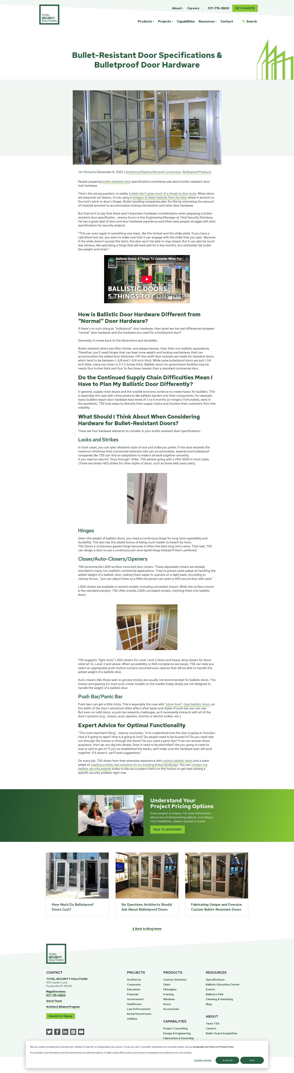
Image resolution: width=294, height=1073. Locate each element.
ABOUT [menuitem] (212, 1016)
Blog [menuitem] (209, 1004)
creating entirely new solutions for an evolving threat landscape (134, 765)
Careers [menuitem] (193, 8)
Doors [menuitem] (167, 1004)
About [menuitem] (177, 8)
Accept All (227, 1060)
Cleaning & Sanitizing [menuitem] (219, 999)
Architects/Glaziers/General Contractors (153, 172)
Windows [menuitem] (169, 999)
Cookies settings (202, 1060)
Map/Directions (56, 991)
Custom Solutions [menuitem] (175, 979)
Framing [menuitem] (168, 994)
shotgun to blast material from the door (159, 197)
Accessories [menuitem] (171, 1009)
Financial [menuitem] (132, 994)
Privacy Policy (227, 1046)
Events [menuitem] (210, 989)
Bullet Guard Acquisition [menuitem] (221, 1033)
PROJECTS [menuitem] (136, 972)
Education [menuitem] (133, 989)
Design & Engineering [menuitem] (177, 1033)
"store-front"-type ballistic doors (187, 704)
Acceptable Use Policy (204, 1046)
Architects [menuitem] (134, 979)
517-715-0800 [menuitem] (218, 8)
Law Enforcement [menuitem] (138, 1009)
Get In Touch (54, 1001)
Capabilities (186, 21)
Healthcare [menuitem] (134, 1004)
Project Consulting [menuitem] (175, 1028)
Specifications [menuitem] (215, 979)
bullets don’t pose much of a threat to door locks (162, 193)
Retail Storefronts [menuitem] (139, 1014)
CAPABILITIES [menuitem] (174, 1021)
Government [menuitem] (135, 999)
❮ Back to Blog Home (147, 928)
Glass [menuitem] (166, 984)
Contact (227, 21)
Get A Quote (245, 8)
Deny (252, 1060)
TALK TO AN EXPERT (167, 829)
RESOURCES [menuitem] (216, 972)
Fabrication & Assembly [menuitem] (178, 1038)
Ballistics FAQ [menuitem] (214, 994)
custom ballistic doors (178, 761)
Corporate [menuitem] (134, 984)
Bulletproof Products (197, 172)
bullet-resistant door (116, 182)
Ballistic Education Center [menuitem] (223, 984)
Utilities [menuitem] (132, 1018)
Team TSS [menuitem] (212, 1023)
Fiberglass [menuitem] (170, 989)
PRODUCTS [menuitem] (172, 972)
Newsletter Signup (60, 1016)
